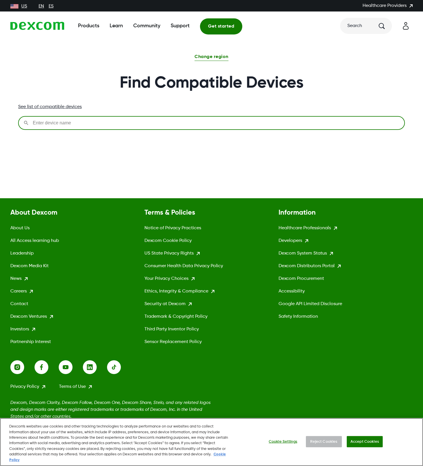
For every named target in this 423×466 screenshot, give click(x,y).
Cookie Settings (283, 441)
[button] (211, 57)
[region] (211, 442)
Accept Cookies (364, 441)
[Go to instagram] (22, 367)
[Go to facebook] (47, 367)
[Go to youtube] (71, 367)
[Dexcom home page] (37, 26)
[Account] (406, 26)
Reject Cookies (323, 441)
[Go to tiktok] (119, 367)
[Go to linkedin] (95, 367)
